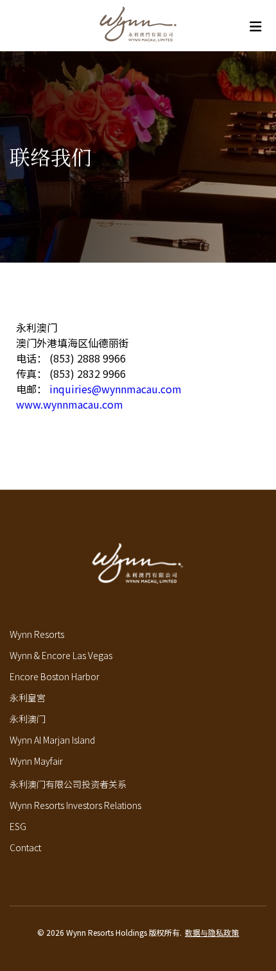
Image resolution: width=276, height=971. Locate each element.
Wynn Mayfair (36, 761)
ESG (18, 826)
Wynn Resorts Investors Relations (75, 805)
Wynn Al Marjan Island (52, 739)
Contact (25, 847)
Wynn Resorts (37, 634)
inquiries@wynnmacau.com (115, 388)
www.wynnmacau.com (69, 404)
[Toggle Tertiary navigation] (255, 26)
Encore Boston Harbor (54, 676)
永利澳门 (28, 718)
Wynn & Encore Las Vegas (61, 655)
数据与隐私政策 (212, 932)
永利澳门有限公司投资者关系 (68, 784)
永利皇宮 (28, 697)
